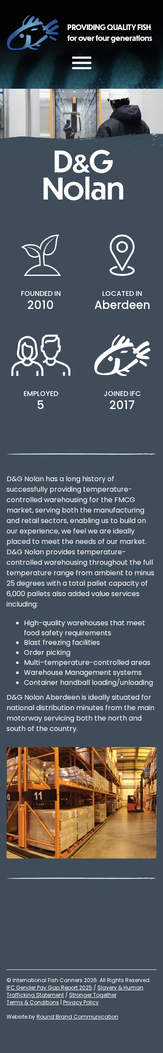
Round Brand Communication (77, 1016)
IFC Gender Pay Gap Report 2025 (49, 987)
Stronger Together (92, 995)
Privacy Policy (81, 1002)
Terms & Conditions (33, 1002)
